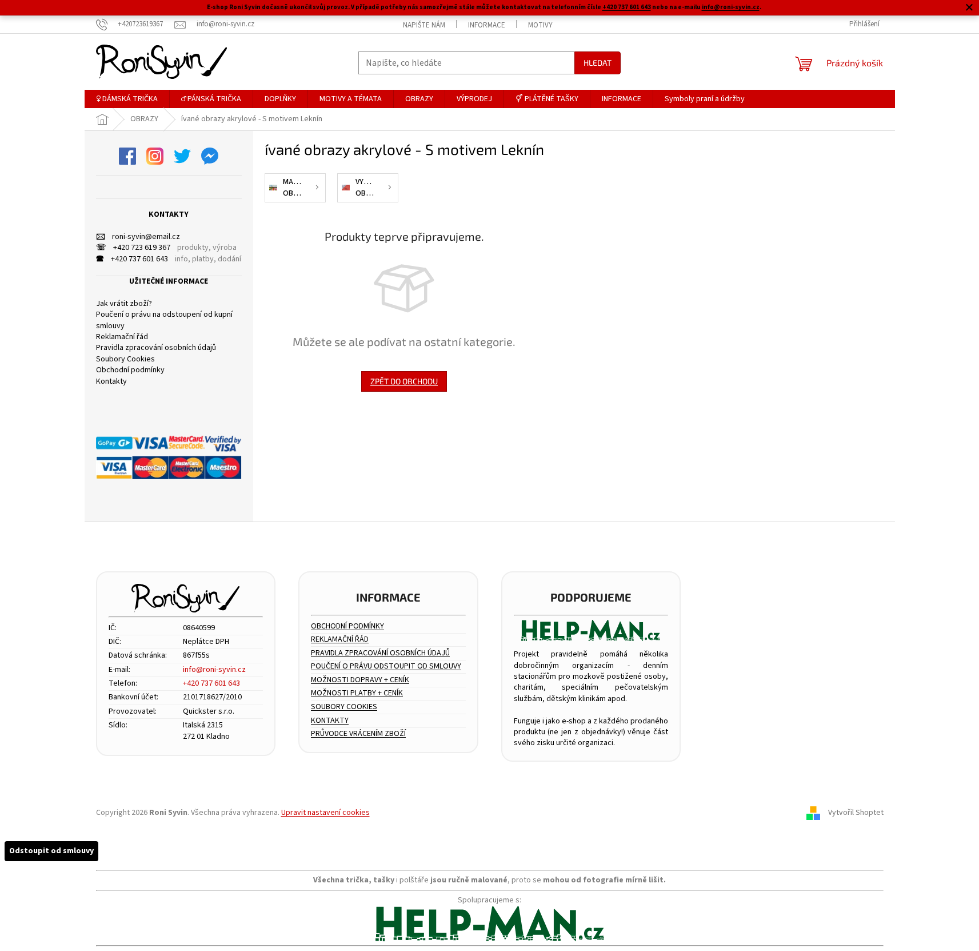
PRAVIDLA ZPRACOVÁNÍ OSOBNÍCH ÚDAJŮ (380, 653)
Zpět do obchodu (404, 381)
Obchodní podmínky (130, 370)
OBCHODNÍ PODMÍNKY (347, 626)
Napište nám (424, 25)
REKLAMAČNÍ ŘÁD (340, 639)
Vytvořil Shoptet (856, 813)
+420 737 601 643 (626, 7)
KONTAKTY (330, 720)
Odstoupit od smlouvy (51, 851)
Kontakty (111, 381)
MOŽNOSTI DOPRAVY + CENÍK (360, 680)
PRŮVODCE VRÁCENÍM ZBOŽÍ (358, 734)
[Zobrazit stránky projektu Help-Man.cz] (591, 630)
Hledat (598, 62)
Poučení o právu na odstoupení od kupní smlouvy (164, 320)
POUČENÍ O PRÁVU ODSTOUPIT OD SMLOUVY (386, 666)
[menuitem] (127, 99)
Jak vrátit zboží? (124, 304)
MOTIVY (540, 25)
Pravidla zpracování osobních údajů (156, 348)
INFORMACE (486, 25)
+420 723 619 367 (133, 247)
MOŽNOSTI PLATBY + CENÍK (357, 693)
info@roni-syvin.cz (731, 7)
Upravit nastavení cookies (325, 812)
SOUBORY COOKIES (344, 707)
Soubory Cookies (125, 359)
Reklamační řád (122, 337)
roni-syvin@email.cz (138, 237)
